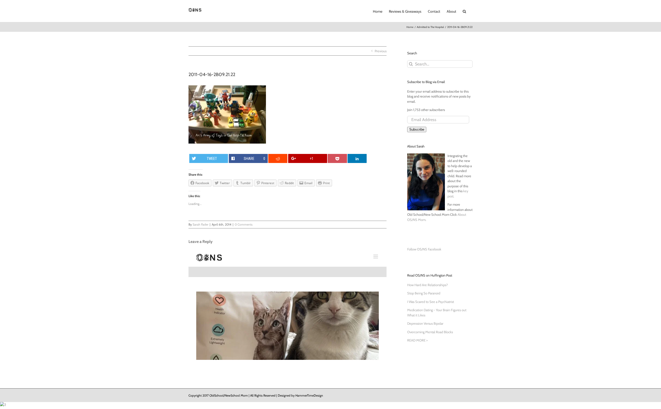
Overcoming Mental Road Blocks (430, 332)
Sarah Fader (200, 224)
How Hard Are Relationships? (427, 285)
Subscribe (416, 129)
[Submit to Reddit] (277, 158)
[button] (464, 11)
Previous (381, 51)
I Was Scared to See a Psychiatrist (430, 302)
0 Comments (244, 224)
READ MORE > (417, 340)
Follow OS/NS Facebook (424, 249)
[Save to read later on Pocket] (337, 158)
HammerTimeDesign (309, 395)
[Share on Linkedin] (357, 158)
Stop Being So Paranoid (423, 293)
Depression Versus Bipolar (425, 323)
